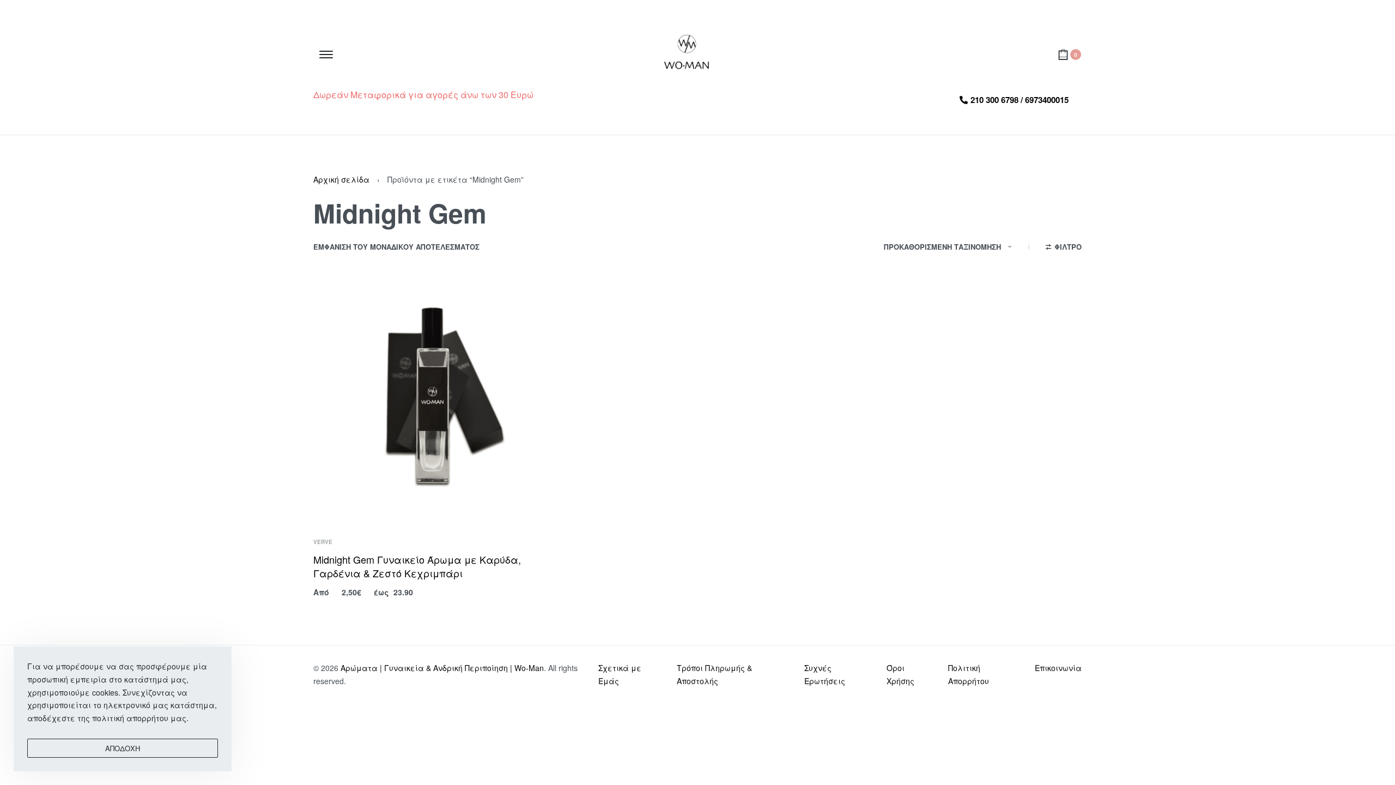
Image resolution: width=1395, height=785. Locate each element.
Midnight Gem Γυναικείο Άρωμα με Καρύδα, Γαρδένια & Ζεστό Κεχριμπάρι (417, 566)
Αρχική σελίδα (341, 179)
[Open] (326, 54)
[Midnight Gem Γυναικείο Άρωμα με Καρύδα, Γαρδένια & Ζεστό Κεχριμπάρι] (436, 400)
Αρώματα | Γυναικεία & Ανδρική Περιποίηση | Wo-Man (442, 667)
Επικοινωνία (1058, 667)
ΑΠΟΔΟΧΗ (122, 748)
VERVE (322, 542)
